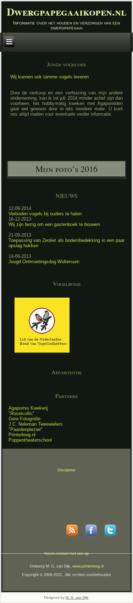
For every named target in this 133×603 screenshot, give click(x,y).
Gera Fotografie (24, 418)
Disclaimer (66, 470)
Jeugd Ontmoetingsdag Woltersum (44, 261)
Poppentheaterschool (30, 440)
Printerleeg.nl (22, 434)
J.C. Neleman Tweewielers (36, 424)
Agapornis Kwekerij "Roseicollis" (28, 410)
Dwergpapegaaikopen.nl (66, 11)
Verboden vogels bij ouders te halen (45, 213)
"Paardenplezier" (26, 429)
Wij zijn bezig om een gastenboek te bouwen (54, 224)
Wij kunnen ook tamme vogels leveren (49, 76)
